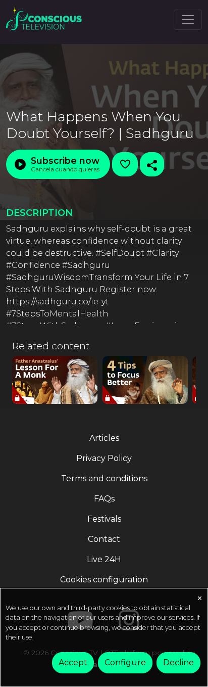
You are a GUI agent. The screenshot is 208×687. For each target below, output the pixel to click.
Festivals (104, 519)
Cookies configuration (104, 579)
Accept (73, 662)
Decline (178, 662)
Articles (104, 438)
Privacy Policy (104, 458)
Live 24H (104, 559)
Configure (125, 662)
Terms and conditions (104, 478)
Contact (104, 539)
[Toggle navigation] (188, 20)
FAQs (104, 498)
